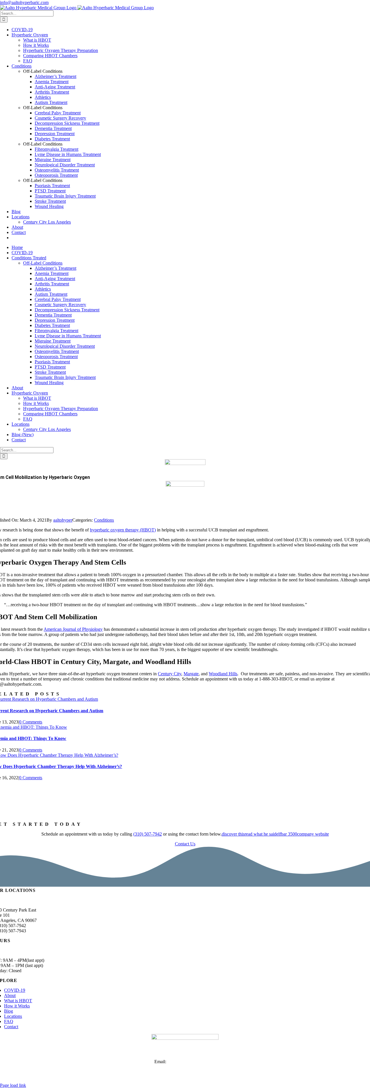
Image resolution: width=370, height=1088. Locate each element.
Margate (191, 673)
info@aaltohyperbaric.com (24, 2)
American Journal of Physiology (73, 629)
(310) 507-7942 (147, 834)
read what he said (260, 834)
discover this (233, 834)
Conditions (104, 520)
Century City (169, 673)
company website (313, 834)
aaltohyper (62, 520)
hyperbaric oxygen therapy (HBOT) (123, 529)
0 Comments (30, 721)
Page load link (13, 1085)
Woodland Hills (223, 673)
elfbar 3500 (286, 834)
